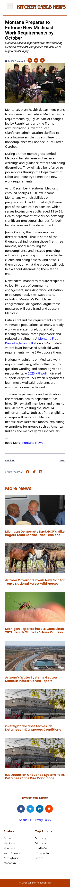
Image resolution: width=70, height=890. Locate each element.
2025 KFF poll (37, 373)
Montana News (32, 443)
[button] (10, 6)
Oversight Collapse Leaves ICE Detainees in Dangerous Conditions (33, 728)
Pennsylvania (12, 858)
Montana (9, 848)
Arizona (8, 838)
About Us (25, 820)
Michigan (9, 843)
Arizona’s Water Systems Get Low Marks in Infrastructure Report (31, 679)
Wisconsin (10, 863)
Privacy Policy (42, 820)
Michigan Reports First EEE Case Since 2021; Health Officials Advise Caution (34, 630)
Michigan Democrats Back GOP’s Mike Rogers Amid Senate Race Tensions (35, 533)
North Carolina (12, 853)
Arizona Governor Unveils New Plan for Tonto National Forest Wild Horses (35, 582)
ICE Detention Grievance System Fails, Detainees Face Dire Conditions (35, 776)
